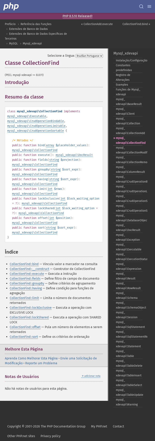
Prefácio (10, 24)
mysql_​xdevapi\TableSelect (129, 383)
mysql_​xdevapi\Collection (128, 121)
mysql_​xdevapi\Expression (128, 266)
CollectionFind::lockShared (29, 317)
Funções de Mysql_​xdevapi (128, 92)
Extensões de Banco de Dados (28, 29)
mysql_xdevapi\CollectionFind (34, 150)
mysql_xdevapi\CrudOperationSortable (35, 130)
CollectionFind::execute (27, 274)
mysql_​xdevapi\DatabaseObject (129, 218)
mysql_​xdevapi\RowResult (128, 286)
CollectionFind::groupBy (27, 283)
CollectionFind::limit (24, 298)
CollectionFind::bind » (136, 24)
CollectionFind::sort (24, 337)
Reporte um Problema (41, 363)
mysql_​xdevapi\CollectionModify (129, 150)
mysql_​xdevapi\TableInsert (128, 373)
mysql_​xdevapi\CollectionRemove (129, 160)
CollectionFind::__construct (29, 269)
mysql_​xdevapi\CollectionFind (129, 140)
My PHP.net (99, 426)
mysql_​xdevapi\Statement (128, 344)
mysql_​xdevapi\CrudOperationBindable (129, 179)
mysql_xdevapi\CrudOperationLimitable (36, 126)
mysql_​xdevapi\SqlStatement (129, 324)
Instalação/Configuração (129, 60)
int (50, 189)
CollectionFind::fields (25, 278)
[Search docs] (141, 6)
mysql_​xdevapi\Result (125, 276)
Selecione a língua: (61, 56)
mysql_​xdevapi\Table (125, 354)
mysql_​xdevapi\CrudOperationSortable (129, 208)
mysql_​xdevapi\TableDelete (129, 363)
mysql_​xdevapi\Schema (127, 295)
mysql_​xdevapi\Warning (127, 402)
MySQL (13, 43)
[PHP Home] (11, 6)
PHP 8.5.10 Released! (77, 16)
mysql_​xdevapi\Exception (128, 237)
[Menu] (149, 6)
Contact (118, 426)
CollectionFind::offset (25, 327)
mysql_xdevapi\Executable (26, 116)
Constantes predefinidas (124, 68)
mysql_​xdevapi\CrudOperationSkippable (129, 198)
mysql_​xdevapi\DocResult (128, 228)
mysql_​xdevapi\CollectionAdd (129, 131)
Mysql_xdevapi (32, 43)
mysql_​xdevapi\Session (126, 315)
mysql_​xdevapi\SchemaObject (129, 305)
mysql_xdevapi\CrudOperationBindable (35, 121)
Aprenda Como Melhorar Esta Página (31, 358)
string (54, 160)
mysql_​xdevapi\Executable (128, 247)
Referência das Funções (36, 24)
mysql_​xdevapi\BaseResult (129, 102)
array (50, 145)
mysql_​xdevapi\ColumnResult (129, 169)
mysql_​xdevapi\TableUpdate (129, 392)
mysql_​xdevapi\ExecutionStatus (129, 257)
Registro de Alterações (123, 77)
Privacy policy (51, 436)
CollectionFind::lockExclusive (31, 308)
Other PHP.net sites (21, 436)
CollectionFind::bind (24, 264)
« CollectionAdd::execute (97, 24)
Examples (122, 84)
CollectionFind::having (26, 288)
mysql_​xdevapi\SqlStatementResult (129, 334)
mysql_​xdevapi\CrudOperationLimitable (129, 189)
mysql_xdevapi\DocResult (74, 155)
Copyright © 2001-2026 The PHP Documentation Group (46, 426)
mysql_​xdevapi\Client (125, 111)
